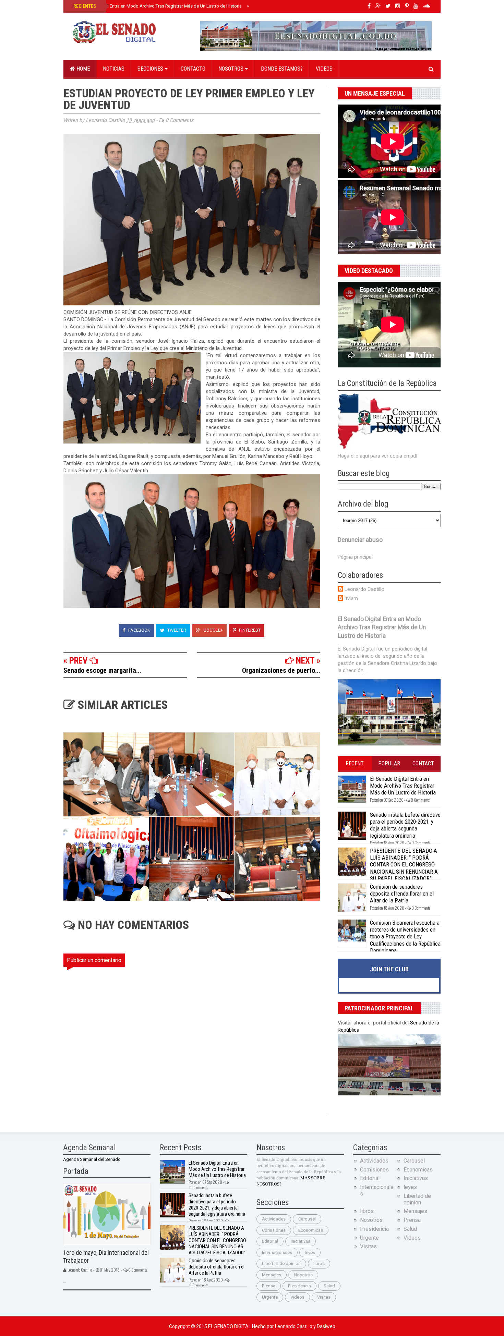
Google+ (212, 630)
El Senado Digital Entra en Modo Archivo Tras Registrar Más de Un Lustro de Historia (157, 6)
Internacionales (277, 1252)
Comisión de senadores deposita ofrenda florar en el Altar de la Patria (402, 893)
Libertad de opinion (281, 1263)
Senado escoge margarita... (102, 670)
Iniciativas (300, 1241)
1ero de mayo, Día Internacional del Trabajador (106, 1256)
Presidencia (299, 1285)
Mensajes (271, 1274)
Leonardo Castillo (364, 589)
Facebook (138, 630)
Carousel (307, 1219)
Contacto (193, 68)
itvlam (351, 598)
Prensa (268, 1285)
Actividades (274, 1219)
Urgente (270, 1297)
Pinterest (249, 630)
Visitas (324, 1297)
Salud (329, 1285)
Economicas (310, 1230)
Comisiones (274, 1230)
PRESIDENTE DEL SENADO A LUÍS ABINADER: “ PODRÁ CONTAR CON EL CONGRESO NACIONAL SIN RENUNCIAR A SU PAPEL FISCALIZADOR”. (404, 864)
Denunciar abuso (360, 539)
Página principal (355, 557)
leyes (310, 1252)
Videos (324, 68)
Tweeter (176, 630)
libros (319, 1263)
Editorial (270, 1241)
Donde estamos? (282, 68)
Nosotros (231, 68)
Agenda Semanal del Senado (92, 1159)
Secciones (151, 68)
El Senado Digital (230, 1326)
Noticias (113, 68)
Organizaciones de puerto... (281, 670)
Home (82, 68)
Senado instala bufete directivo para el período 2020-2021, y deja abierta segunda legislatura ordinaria (405, 825)
